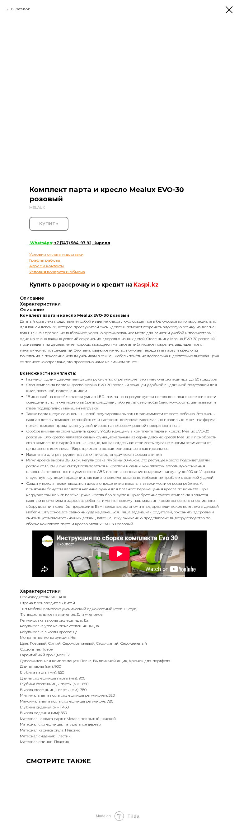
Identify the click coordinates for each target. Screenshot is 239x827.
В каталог (20, 9)
